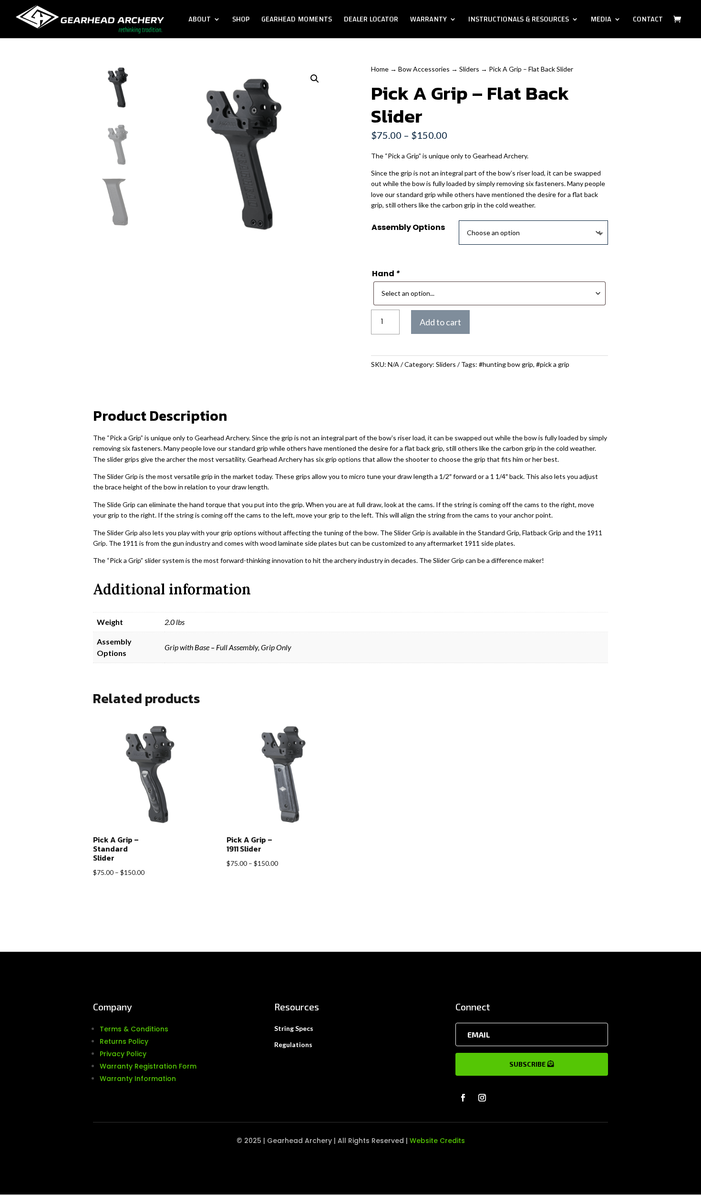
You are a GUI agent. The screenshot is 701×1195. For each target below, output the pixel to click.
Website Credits (437, 1140)
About (199, 21)
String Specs (293, 1028)
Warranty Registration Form (148, 1066)
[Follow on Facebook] (463, 1097)
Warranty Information (138, 1078)
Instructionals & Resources (518, 21)
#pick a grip (552, 364)
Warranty (428, 21)
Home (380, 69)
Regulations (293, 1044)
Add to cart (440, 322)
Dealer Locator (371, 21)
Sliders (469, 69)
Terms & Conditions (134, 1029)
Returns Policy (124, 1041)
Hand (386, 273)
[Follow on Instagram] (482, 1097)
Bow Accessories (424, 69)
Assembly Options (408, 227)
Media (600, 21)
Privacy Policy (123, 1054)
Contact (648, 21)
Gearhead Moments (296, 21)
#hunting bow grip (506, 364)
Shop (240, 21)
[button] (314, 78)
